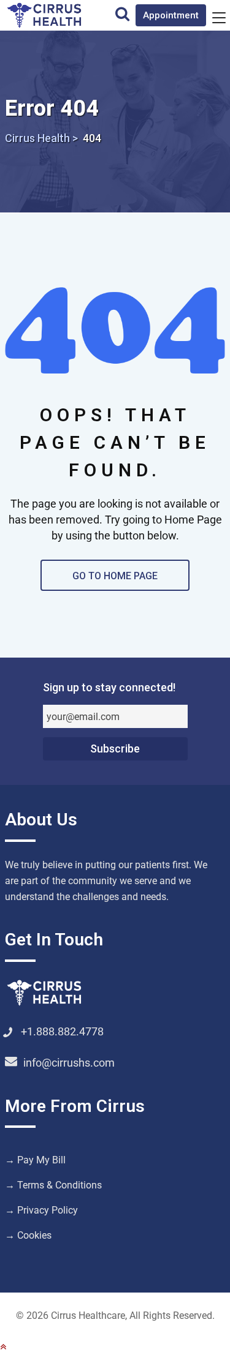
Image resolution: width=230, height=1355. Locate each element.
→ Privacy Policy (41, 1210)
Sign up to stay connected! (109, 687)
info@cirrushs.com (69, 1062)
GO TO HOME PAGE (115, 576)
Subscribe (115, 748)
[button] (3, 1347)
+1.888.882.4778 (62, 1031)
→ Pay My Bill (35, 1160)
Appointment (171, 15)
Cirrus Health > (41, 138)
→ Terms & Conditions (53, 1185)
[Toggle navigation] (219, 17)
